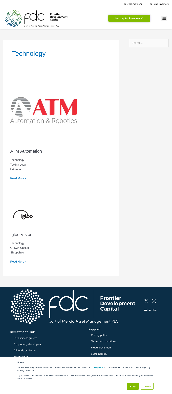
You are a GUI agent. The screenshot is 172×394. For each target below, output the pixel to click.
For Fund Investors (158, 3)
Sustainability (99, 353)
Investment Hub (22, 332)
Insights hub (21, 356)
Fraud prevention (101, 347)
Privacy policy (99, 335)
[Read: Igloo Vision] (22, 214)
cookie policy (97, 367)
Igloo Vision (21, 234)
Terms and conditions (103, 341)
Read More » (18, 178)
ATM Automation (26, 151)
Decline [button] (147, 386)
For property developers (27, 344)
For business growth (25, 338)
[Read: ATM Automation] (43, 110)
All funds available (24, 350)
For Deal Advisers (132, 3)
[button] (164, 18)
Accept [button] (133, 386)
